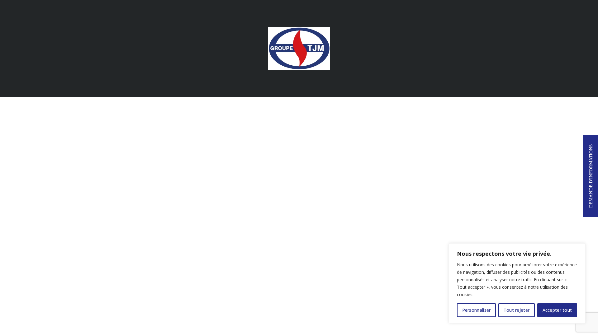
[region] (517, 283)
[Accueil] (299, 48)
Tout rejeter (517, 310)
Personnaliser (476, 310)
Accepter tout (557, 310)
